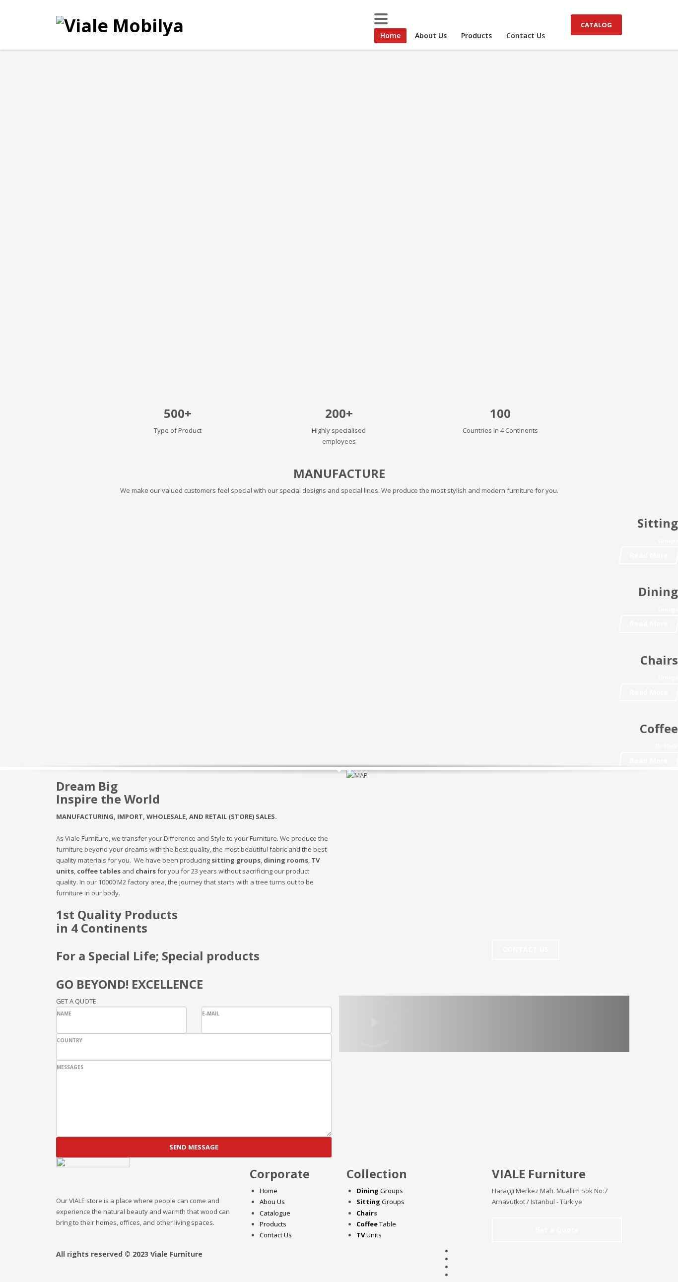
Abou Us (272, 1201)
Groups (379, 1190)
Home (268, 1190)
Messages (70, 1067)
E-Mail (210, 1013)
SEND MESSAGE (193, 1147)
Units (369, 1234)
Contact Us (276, 1234)
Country (69, 1040)
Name (64, 1013)
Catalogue (275, 1213)
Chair (365, 1213)
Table (376, 1223)
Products (273, 1223)
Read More (649, 555)
